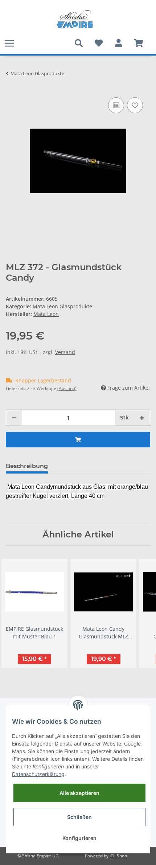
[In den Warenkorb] (78, 439)
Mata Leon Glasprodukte (62, 306)
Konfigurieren (79, 838)
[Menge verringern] (14, 418)
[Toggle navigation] (9, 43)
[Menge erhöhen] (142, 418)
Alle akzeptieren (79, 793)
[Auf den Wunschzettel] (135, 105)
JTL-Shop (118, 856)
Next (138, 613)
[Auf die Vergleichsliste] (116, 105)
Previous (18, 613)
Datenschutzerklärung (38, 774)
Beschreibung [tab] (27, 466)
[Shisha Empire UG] (75, 19)
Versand (65, 352)
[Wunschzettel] (98, 43)
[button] (118, 43)
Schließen (79, 817)
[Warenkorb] (138, 43)
